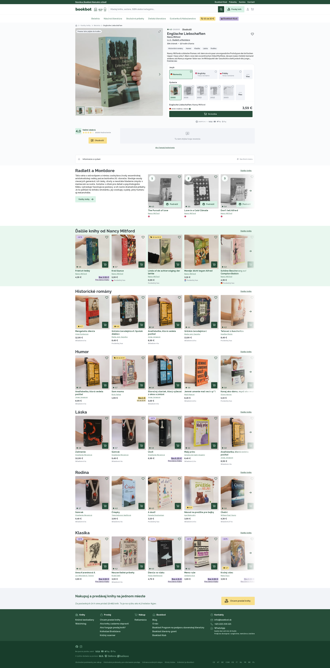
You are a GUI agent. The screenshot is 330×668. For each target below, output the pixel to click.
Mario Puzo (225, 576)
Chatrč (224, 512)
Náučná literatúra (113, 18)
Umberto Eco (189, 576)
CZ (214, 662)
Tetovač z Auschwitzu (232, 331)
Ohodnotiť (187, 29)
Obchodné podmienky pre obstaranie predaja (122, 662)
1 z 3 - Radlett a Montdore (178, 40)
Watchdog (80, 623)
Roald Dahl (116, 576)
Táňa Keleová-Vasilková (121, 515)
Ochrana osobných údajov (152, 662)
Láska (81, 412)
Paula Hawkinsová (155, 576)
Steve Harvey (226, 394)
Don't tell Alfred (229, 210)
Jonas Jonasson (154, 337)
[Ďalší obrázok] (159, 74)
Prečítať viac (172, 61)
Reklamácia (141, 620)
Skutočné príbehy (135, 18)
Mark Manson (189, 394)
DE (222, 662)
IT (237, 662)
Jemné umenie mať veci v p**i (199, 391)
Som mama (118, 391)
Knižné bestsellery (84, 620)
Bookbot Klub (159, 635)
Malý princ (189, 452)
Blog (154, 620)
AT (218, 662)
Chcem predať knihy (110, 620)
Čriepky (116, 512)
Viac (248, 76)
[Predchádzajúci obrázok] (78, 74)
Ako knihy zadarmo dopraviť (114, 623)
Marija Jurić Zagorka (119, 337)
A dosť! (151, 512)
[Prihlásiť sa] (247, 9)
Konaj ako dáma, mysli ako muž (237, 391)
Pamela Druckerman (156, 515)
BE (249, 662)
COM (228, 662)
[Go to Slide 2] (90, 111)
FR (245, 662)
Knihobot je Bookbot (185, 662)
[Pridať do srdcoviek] (252, 34)
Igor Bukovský (190, 515)
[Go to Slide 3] (99, 111)
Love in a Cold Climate (196, 210)
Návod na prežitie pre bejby (199, 512)
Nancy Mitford (173, 37)
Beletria (95, 18)
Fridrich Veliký (82, 271)
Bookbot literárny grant (164, 631)
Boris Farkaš (116, 394)
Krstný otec (227, 572)
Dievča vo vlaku (156, 572)
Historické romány (93, 291)
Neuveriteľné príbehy (123, 572)
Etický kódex (170, 662)
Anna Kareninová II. (85, 572)
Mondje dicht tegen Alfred (198, 271)
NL (241, 662)
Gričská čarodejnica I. (195, 331)
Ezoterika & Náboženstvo (183, 18)
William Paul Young (228, 515)
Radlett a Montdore (95, 170)
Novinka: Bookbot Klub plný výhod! (90, 2)
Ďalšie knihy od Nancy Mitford (105, 231)
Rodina (82, 472)
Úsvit (150, 452)
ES (233, 662)
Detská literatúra (157, 18)
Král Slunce (118, 271)
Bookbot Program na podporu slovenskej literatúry (178, 627)
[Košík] (252, 9)
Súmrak (116, 452)
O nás (155, 623)
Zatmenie (80, 452)
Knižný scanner (107, 635)
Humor (82, 351)
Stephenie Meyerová (83, 455)
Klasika (82, 532)
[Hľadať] (221, 9)
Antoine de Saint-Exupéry (194, 455)
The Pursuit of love (158, 210)
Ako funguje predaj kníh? (112, 627)
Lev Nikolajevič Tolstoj (84, 576)
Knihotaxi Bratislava (110, 631)
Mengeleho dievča (85, 331)
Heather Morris (226, 334)
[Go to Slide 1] (80, 111)
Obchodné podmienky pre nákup (88, 662)
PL (254, 662)
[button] (119, 72)
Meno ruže (189, 572)
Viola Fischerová (81, 334)
